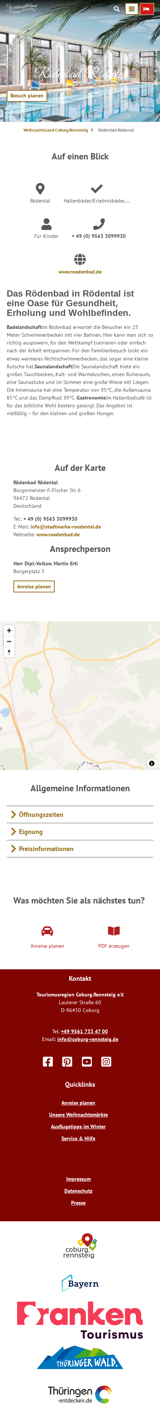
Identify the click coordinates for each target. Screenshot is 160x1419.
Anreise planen (78, 1102)
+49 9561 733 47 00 (84, 1031)
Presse (78, 1202)
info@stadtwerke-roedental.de (66, 526)
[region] (80, 695)
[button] (147, 9)
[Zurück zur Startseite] (22, 12)
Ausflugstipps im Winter (78, 1126)
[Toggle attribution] (151, 763)
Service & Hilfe (78, 1138)
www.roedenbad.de (80, 271)
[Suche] (117, 9)
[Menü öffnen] (131, 9)
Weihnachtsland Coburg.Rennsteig (55, 130)
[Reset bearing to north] (9, 652)
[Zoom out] (9, 641)
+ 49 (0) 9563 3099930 (99, 236)
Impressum (78, 1179)
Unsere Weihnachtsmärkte (78, 1114)
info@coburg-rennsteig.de (87, 1039)
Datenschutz (78, 1190)
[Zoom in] (9, 630)
